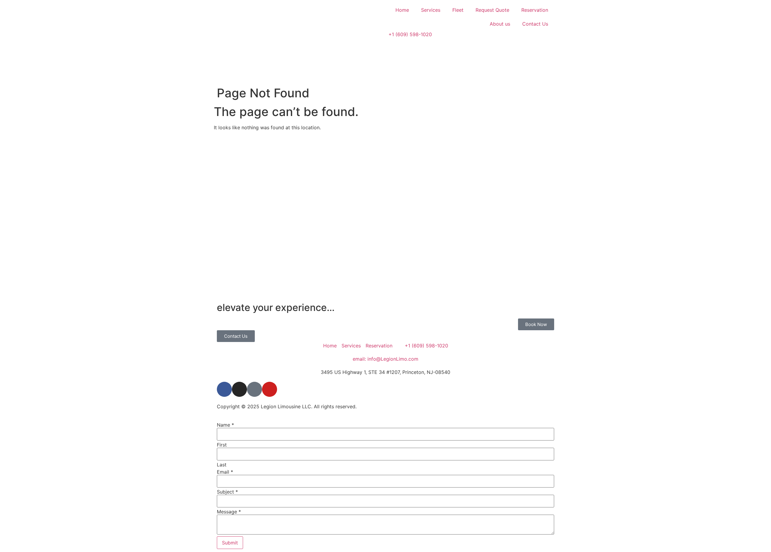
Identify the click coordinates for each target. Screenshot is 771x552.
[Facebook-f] (224, 389)
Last (221, 464)
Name (225, 424)
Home (402, 10)
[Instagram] (239, 389)
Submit (230, 543)
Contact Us (535, 24)
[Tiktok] (254, 389)
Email (225, 471)
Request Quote (492, 10)
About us (500, 24)
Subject (227, 491)
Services (430, 10)
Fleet (458, 10)
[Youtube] (269, 389)
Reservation (534, 10)
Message (229, 511)
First (222, 444)
